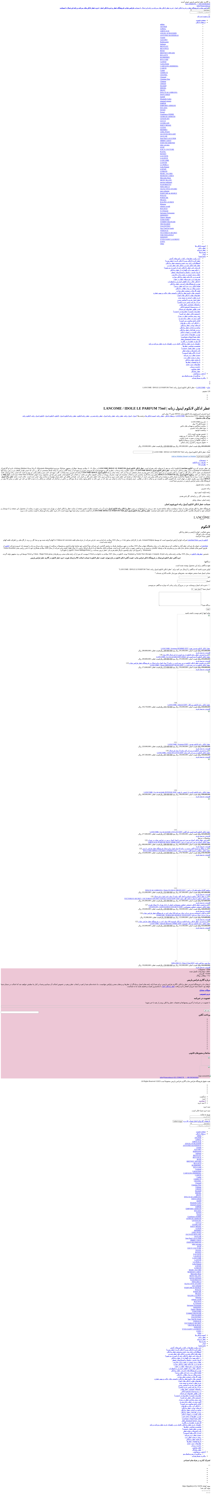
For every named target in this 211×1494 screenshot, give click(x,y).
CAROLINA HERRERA (169, 66)
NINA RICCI (165, 187)
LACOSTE (164, 156)
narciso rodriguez (166, 182)
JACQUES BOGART (168, 134)
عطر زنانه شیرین (96, 416)
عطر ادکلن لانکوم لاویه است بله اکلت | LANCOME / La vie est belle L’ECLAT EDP (180, 832)
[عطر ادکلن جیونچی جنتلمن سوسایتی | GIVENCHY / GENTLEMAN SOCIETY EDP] (179, 905)
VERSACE (164, 231)
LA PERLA (164, 165)
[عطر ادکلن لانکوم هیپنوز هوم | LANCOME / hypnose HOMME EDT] (193, 646)
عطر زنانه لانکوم (83, 416)
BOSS (162, 51)
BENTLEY (164, 46)
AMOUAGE (164, 31)
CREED (163, 84)
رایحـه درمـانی (195, 367)
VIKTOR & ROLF (167, 235)
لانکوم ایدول (49, 416)
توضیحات (202, 460)
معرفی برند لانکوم (199, 462)
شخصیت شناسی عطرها (191, 346)
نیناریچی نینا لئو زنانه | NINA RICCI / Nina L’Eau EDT (190, 963)
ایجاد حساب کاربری (190, 1121)
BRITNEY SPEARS (167, 53)
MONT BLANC (166, 180)
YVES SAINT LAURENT (169, 239)
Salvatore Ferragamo (167, 213)
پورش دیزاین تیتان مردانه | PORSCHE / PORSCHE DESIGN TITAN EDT (183, 915)
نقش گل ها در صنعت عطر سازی (188, 291)
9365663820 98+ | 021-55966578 (197, 4)
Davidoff (163, 86)
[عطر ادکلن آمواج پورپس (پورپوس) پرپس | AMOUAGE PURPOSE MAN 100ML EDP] (178, 840)
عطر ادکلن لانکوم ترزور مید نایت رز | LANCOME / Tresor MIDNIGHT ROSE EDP (180, 665)
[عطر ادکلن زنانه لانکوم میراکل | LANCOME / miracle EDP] (193, 703)
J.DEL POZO (165, 132)
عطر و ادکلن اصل (168, 986)
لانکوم (57, 416)
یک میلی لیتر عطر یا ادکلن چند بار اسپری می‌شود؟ (182, 268)
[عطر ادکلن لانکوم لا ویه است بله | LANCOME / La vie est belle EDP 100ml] (186, 655)
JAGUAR (163, 136)
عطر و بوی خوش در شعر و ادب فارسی (186, 275)
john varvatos (164, 145)
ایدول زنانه (128, 416)
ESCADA (163, 108)
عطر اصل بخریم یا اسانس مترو (189, 300)
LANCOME (164, 160)
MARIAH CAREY (167, 176)
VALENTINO (165, 226)
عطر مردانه (201, 250)
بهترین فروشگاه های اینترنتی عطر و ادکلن (185, 284)
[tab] (103, 460)
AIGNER (163, 27)
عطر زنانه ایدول (109, 416)
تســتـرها (202, 252)
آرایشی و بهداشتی (199, 374)
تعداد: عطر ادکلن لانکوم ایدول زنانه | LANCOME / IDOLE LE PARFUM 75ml (182, 452)
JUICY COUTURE (167, 149)
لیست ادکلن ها (200, 246)
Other (162, 244)
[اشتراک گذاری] (205, 1490)
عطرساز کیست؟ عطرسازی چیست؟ (186, 311)
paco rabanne (164, 191)
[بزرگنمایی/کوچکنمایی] (209, 1490)
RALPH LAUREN (167, 202)
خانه (208, 387)
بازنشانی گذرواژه (204, 1121)
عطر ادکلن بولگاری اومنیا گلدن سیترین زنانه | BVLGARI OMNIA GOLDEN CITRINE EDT (176, 851)
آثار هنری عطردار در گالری (190, 341)
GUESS (163, 127)
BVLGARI (164, 59)
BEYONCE (164, 48)
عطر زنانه (202, 248)
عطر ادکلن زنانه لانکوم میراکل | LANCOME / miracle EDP (189, 705)
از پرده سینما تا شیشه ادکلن (190, 307)
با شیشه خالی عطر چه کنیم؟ (189, 314)
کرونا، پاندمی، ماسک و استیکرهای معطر (185, 272)
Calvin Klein (164, 64)
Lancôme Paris (193, 540)
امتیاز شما (205, 589)
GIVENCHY (165, 119)
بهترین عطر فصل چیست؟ (190, 348)
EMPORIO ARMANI (168, 105)
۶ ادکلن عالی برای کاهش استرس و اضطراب (184, 282)
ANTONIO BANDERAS (169, 35)
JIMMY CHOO (165, 141)
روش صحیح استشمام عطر (190, 339)
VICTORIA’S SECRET (168, 233)
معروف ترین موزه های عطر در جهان (186, 279)
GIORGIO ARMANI (167, 116)
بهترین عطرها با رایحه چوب (190, 334)
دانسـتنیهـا (202, 256)
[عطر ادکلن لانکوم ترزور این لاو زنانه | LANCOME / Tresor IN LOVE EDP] (189, 751)
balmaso (163, 44)
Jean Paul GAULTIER (168, 138)
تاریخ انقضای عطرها (193, 362)
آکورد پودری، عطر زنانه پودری (189, 318)
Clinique (163, 81)
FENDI (162, 110)
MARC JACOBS (166, 173)
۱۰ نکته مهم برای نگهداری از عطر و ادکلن (185, 270)
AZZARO (163, 40)
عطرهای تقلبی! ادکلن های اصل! (188, 295)
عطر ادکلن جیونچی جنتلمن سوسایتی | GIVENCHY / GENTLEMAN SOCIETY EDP (179, 907)
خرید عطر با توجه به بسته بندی (189, 298)
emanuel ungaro (165, 101)
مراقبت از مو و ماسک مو (191, 376)
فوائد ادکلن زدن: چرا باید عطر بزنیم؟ (187, 286)
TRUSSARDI (165, 224)
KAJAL (163, 152)
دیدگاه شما (205, 605)
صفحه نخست (201, 20)
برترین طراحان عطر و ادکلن (190, 330)
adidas (162, 24)
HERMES (163, 130)
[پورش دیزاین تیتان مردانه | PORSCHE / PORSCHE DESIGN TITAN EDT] (176, 913)
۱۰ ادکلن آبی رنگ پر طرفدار (190, 323)
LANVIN (163, 163)
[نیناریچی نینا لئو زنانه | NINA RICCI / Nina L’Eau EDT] (193, 961)
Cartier (162, 70)
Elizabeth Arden (165, 99)
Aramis (162, 37)
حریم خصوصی (204, 994)
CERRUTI (164, 73)
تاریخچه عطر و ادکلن (192, 360)
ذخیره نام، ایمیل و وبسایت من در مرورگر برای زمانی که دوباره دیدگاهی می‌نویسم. (177, 585)
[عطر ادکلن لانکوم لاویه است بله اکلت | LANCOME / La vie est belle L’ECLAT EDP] (193, 830)
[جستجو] (209, 1128)
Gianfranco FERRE (167, 114)
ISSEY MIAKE (165, 125)
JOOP (162, 147)
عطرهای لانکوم (197, 554)
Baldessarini (164, 42)
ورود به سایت (178, 1121)
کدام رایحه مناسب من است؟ (189, 321)
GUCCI (163, 121)
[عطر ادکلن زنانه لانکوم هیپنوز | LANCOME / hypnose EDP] (193, 742)
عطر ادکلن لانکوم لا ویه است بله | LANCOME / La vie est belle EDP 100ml (183, 657)
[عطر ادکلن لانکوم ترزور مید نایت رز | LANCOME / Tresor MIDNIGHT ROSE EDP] (169, 663)
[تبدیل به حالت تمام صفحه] (207, 1490)
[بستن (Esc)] (203, 1490)
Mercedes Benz (165, 178)
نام (209, 577)
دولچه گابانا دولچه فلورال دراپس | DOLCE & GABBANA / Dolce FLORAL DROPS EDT (177, 890)
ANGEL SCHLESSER (168, 33)
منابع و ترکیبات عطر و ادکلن (190, 328)
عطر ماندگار (195, 371)
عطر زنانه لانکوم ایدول (68, 416)
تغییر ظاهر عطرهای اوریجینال (189, 309)
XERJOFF (164, 237)
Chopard (163, 77)
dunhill (162, 97)
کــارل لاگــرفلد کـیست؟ (191, 353)
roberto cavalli (165, 206)
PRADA (163, 200)
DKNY (162, 90)
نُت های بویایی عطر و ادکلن (190, 325)
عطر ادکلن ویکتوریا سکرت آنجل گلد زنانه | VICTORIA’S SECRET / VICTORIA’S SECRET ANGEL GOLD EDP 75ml (167, 898)
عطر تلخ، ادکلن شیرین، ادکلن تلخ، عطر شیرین (183, 265)
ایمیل (208, 581)
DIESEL (163, 88)
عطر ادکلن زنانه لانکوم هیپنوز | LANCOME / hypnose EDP (189, 744)
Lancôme (204, 546)
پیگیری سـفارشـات (199, 378)
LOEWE (163, 169)
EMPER (163, 103)
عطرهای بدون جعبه (193, 364)
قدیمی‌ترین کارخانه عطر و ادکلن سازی (186, 277)
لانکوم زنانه (27, 416)
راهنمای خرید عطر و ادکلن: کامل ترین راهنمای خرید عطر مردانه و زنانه (174, 344)
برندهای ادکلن (201, 22)
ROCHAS (163, 209)
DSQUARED (165, 95)
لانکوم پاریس (203, 540)
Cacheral (163, 62)
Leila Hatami (164, 167)
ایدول (135, 416)
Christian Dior (165, 79)
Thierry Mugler (165, 217)
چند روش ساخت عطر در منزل (189, 316)
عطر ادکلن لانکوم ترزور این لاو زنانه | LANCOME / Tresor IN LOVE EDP (183, 753)
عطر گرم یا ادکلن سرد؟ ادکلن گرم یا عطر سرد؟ (182, 261)
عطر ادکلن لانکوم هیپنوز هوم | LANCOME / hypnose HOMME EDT (185, 648)
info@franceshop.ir (203, 6)
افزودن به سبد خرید (203, 456)
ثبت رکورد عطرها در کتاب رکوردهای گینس (184, 258)
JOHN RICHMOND (167, 143)
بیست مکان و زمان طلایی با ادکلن (188, 288)
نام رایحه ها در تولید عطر (191, 351)
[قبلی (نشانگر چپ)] (209, 1492)
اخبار (204, 254)
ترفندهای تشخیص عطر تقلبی (189, 305)
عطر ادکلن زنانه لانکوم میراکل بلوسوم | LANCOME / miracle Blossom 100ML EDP (180, 923)
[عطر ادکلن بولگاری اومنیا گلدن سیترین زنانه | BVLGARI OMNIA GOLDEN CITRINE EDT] (176, 848)
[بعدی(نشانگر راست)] (207, 1492)
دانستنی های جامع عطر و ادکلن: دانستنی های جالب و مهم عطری (176, 293)
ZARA (162, 241)
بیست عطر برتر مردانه (192, 355)
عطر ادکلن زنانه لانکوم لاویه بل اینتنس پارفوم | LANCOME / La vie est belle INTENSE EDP (177, 792)
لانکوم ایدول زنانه (38, 416)
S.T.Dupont (164, 211)
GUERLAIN (164, 123)
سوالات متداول (204, 990)
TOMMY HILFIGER (167, 222)
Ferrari (162, 112)
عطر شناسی (195, 369)
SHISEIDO (164, 215)
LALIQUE (164, 158)
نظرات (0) (202, 464)
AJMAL (163, 29)
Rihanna (163, 204)
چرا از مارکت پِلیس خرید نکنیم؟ (188, 302)
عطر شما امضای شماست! (190, 337)
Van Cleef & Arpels (167, 228)
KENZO (163, 154)
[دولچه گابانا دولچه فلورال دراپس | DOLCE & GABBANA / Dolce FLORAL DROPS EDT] (193, 888)
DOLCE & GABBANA (168, 92)
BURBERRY (165, 57)
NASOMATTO (165, 184)
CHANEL (163, 75)
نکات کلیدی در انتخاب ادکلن (190, 332)
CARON (163, 68)
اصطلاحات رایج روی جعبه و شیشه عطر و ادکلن (183, 263)
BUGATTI (164, 55)
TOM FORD (164, 220)
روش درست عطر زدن (192, 358)
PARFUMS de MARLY (168, 193)
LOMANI (163, 171)
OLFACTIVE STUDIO (168, 189)
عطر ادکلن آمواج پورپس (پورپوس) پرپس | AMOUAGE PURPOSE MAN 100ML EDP (179, 842)
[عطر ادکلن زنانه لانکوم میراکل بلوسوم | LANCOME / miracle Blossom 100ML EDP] (174, 921)
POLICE (163, 195)
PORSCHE (164, 198)
